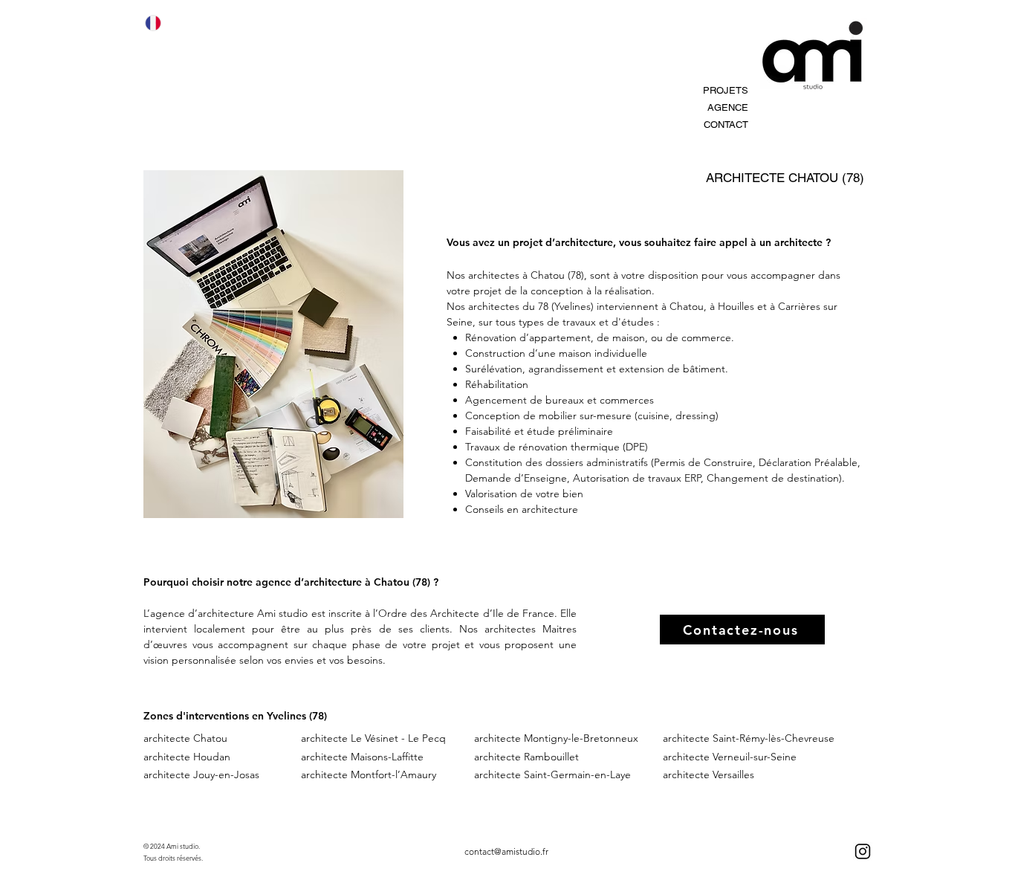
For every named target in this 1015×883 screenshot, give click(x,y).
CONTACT (726, 124)
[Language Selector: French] (161, 22)
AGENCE (727, 107)
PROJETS (725, 90)
